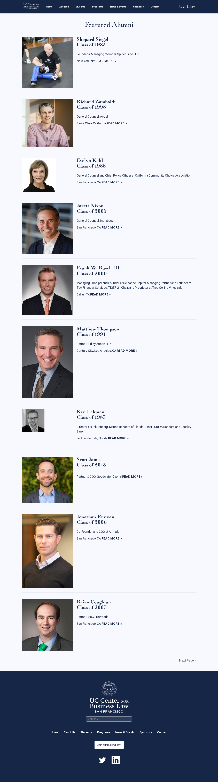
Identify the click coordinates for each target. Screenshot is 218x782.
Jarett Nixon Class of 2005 (91, 208)
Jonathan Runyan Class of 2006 (95, 519)
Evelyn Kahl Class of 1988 (91, 163)
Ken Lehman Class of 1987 (91, 414)
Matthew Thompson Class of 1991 (98, 331)
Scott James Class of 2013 (91, 462)
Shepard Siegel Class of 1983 (92, 42)
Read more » (106, 61)
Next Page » (187, 660)
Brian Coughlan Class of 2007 (94, 604)
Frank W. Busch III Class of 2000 (98, 270)
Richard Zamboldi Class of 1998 (96, 104)
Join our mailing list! (109, 745)
